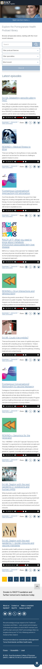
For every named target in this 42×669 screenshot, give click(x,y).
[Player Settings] (38, 117)
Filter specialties (8, 56)
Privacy (5, 650)
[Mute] (15, 117)
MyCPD (14, 608)
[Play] (3, 117)
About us (6, 606)
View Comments (7, 123)
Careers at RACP (25, 608)
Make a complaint (27, 606)
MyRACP (6, 608)
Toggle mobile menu (39, 2)
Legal (23, 650)
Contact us (15, 606)
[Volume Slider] (20, 117)
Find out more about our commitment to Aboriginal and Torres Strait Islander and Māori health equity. (20, 641)
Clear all (21, 68)
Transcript (14, 122)
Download (5, 122)
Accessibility (14, 650)
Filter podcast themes (11, 50)
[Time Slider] (31, 117)
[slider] (31, 117)
